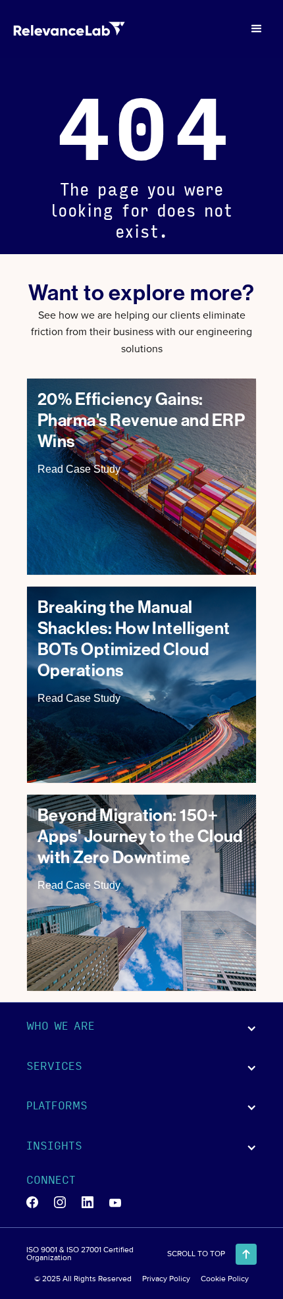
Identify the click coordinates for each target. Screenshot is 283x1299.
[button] (256, 29)
